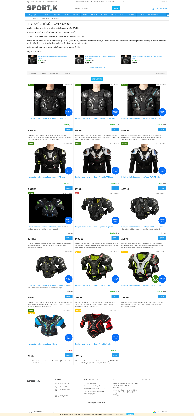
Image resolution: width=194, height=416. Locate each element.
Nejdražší (43, 73)
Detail (68, 129)
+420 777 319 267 (64, 387)
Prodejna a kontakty (82, 1)
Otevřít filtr (97, 79)
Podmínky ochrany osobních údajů (94, 388)
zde (124, 414)
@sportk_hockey (63, 396)
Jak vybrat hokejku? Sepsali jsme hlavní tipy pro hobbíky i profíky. (125, 384)
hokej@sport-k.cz (63, 384)
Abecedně (67, 73)
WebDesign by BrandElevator (97, 403)
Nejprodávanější (55, 73)
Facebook (61, 393)
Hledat (116, 8)
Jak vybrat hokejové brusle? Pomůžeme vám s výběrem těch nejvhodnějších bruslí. (125, 392)
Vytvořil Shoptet (162, 412)
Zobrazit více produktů (96, 67)
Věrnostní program (90, 394)
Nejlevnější (32, 73)
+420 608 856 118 (64, 390)
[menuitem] (34, 15)
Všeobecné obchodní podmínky (103, 1)
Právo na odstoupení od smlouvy (94, 391)
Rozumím (130, 414)
